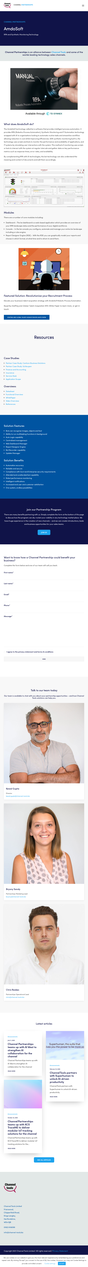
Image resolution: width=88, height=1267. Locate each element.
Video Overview (12, 401)
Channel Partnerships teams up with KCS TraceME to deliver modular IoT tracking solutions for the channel (22, 1127)
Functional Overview (14, 394)
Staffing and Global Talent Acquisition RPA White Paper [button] (26, 317)
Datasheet (10, 391)
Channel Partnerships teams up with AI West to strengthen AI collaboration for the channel (22, 1050)
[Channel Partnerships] (18, 5)
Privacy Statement (60, 1251)
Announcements (12, 1036)
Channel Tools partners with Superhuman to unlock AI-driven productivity (63, 1077)
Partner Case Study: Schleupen (19, 366)
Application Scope (13, 379)
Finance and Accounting (16, 369)
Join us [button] (44, 532)
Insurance (10, 372)
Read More (11, 1071)
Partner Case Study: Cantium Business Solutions (25, 363)
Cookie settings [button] (49, 1263)
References (10, 404)
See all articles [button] (44, 1160)
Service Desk (11, 376)
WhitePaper (11, 397)
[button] (83, 5)
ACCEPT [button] (61, 1263)
